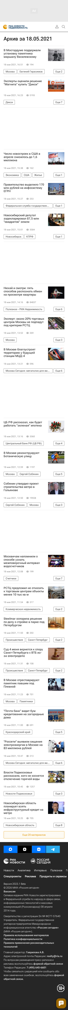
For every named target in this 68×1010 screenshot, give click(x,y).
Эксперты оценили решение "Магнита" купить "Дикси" (23, 83)
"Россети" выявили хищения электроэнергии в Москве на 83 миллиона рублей (23, 745)
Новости (9, 870)
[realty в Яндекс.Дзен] (25, 849)
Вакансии (9, 891)
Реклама (30, 876)
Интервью (40, 870)
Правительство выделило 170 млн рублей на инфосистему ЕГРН (24, 188)
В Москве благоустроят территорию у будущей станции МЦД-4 (19, 353)
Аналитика (24, 870)
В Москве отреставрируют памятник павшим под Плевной (21, 683)
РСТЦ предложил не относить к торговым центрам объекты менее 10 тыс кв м (24, 591)
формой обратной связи (48, 963)
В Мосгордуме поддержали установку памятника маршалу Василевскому (22, 53)
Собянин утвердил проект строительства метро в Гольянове (21, 487)
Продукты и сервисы (53, 876)
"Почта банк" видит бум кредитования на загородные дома (24, 714)
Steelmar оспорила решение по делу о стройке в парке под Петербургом (24, 622)
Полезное (56, 870)
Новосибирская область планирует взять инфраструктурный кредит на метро (23, 808)
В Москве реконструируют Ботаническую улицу (21, 454)
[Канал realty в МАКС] (10, 849)
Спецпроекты (12, 876)
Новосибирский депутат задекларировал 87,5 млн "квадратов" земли (21, 218)
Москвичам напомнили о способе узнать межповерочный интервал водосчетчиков (22, 561)
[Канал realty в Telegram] (53, 849)
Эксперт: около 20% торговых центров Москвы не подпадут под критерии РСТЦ (24, 322)
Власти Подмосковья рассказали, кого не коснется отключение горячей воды (24, 776)
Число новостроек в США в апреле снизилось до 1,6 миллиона (22, 157)
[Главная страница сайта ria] (4, 27)
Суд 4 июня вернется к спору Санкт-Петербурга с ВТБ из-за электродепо (23, 653)
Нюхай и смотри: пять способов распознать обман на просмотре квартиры (23, 291)
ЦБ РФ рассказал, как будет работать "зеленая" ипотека (23, 424)
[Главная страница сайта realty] (22, 27)
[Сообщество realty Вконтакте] (39, 849)
